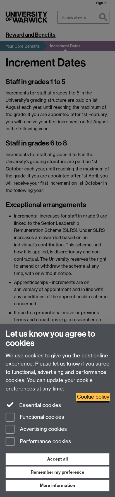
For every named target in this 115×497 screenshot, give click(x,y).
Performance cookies (44, 441)
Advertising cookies (42, 429)
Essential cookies (39, 405)
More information (57, 485)
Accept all (57, 459)
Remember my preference (57, 472)
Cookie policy (93, 397)
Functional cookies (41, 417)
